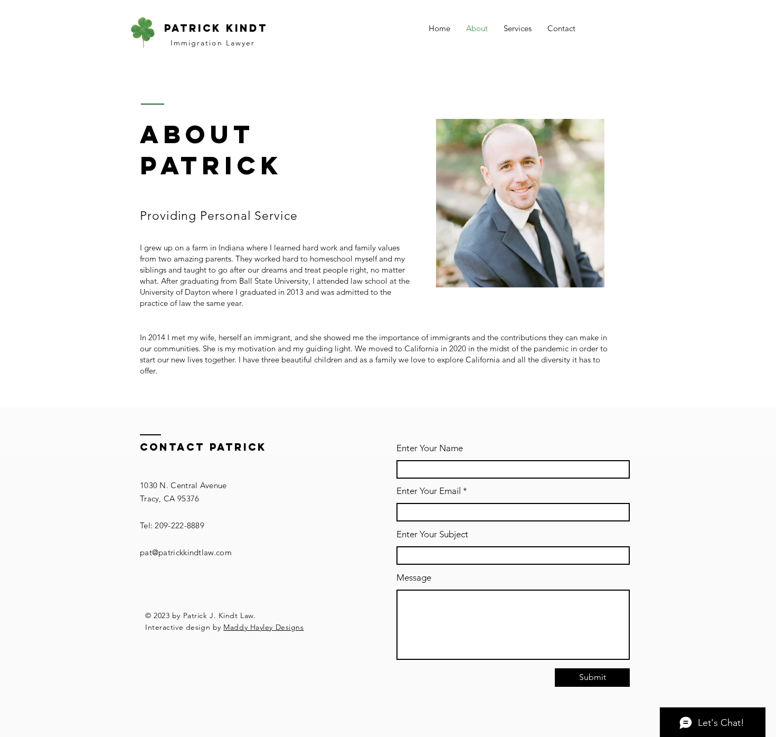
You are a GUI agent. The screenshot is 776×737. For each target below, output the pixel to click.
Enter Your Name (429, 448)
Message (413, 577)
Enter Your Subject (432, 534)
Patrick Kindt (216, 28)
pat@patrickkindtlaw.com (186, 552)
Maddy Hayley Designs (263, 627)
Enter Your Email (428, 491)
